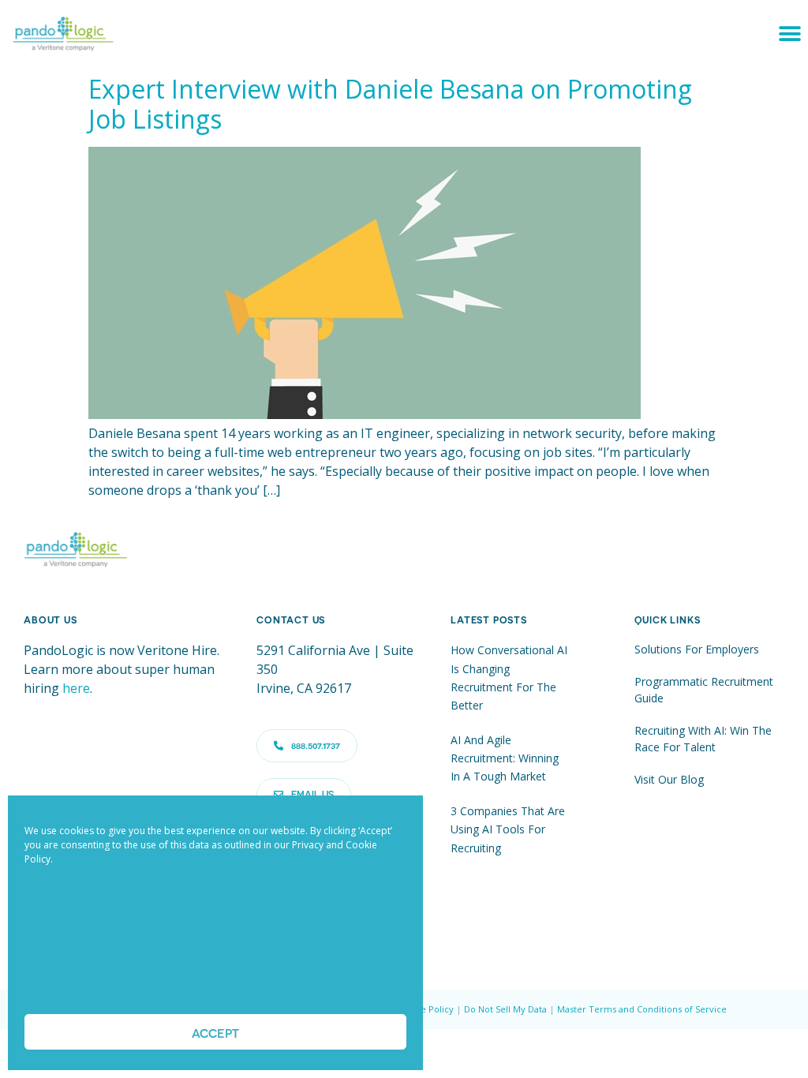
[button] (790, 33)
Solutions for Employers (696, 649)
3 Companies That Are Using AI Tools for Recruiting (508, 829)
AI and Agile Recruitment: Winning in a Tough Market (505, 758)
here (76, 688)
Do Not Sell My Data (505, 1009)
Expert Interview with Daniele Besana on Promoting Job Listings (390, 104)
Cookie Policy (425, 1009)
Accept (215, 1032)
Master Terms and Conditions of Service (642, 1009)
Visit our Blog (669, 779)
